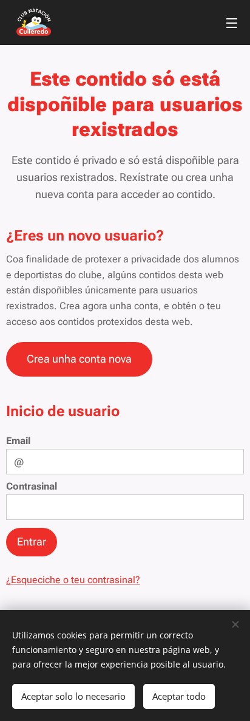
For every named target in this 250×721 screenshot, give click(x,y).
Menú (232, 22)
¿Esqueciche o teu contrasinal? (73, 580)
